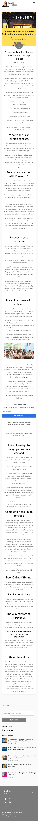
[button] (18, 404)
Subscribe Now (19, 416)
